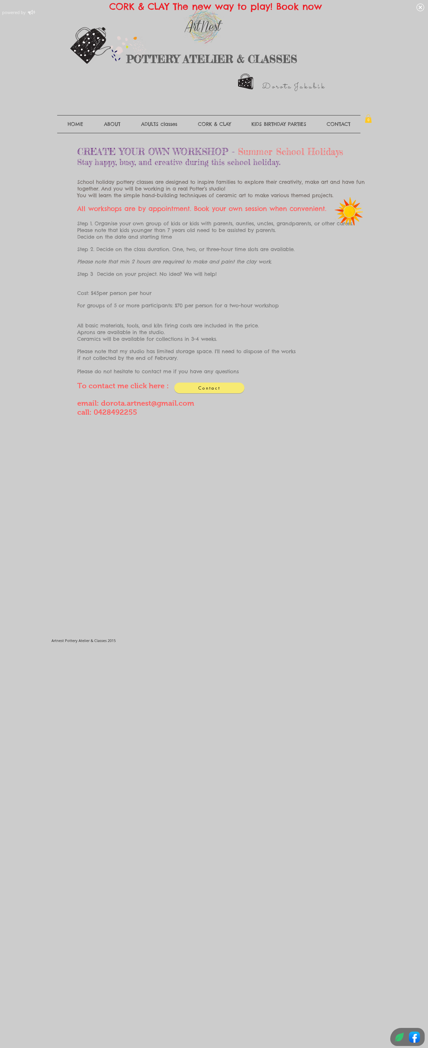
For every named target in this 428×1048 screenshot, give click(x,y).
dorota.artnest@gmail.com (147, 403)
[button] (368, 118)
